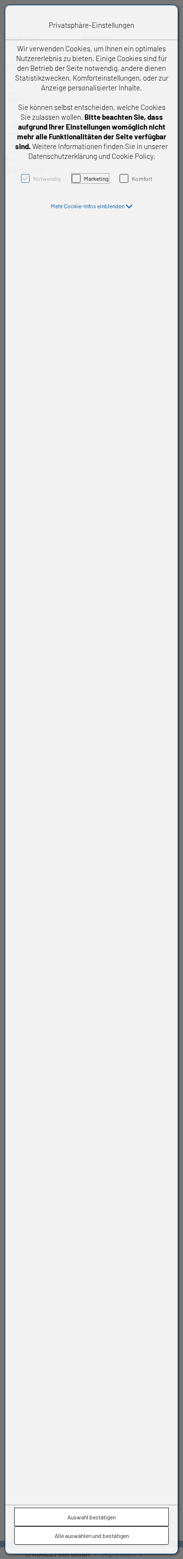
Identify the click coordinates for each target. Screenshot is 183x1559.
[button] (92, 206)
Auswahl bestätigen (91, 1517)
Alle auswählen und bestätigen (92, 1535)
